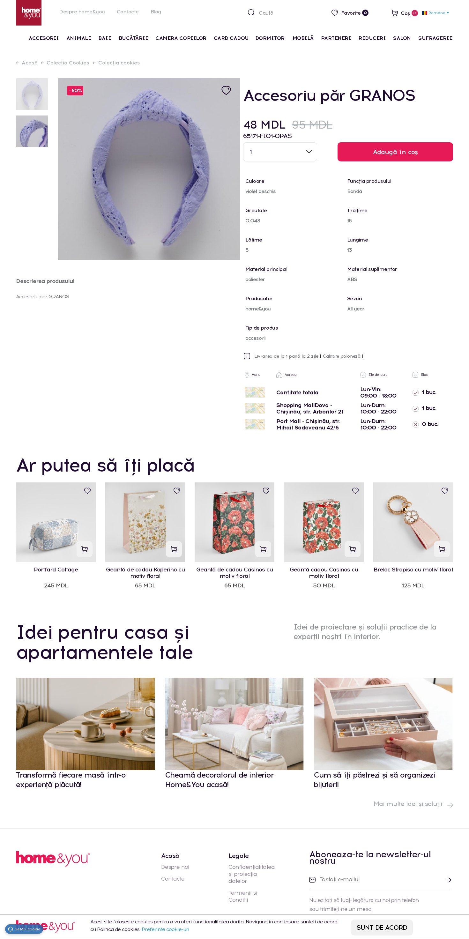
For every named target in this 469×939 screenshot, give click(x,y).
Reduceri (372, 38)
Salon (402, 38)
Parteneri (336, 38)
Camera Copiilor (180, 38)
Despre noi (175, 866)
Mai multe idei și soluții (409, 804)
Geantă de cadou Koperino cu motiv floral (145, 572)
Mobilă (303, 38)
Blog (156, 12)
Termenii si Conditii (242, 896)
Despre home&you (82, 12)
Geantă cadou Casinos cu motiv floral (324, 572)
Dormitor (270, 38)
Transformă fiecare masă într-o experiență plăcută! (71, 779)
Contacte (128, 12)
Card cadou (231, 38)
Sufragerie (435, 38)
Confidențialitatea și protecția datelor (251, 873)
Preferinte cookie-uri (165, 929)
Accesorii (44, 38)
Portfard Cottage (56, 569)
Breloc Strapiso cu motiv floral (413, 569)
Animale (78, 38)
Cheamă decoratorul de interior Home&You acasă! (219, 779)
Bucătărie (133, 38)
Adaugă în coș (395, 152)
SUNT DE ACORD (382, 927)
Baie (104, 38)
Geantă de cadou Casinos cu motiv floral (234, 572)
